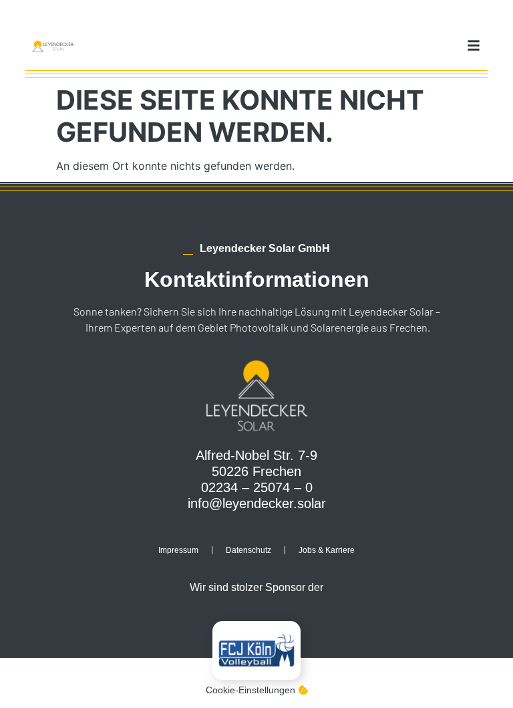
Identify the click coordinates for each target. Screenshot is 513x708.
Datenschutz (248, 550)
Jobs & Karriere (327, 550)
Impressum (178, 550)
